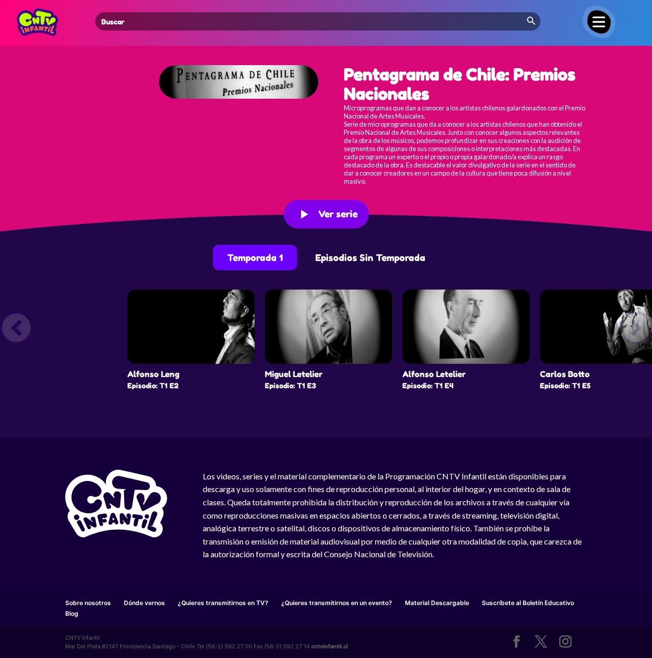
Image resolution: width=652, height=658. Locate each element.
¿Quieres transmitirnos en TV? (223, 603)
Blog (71, 613)
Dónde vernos (144, 603)
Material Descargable (437, 603)
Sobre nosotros (88, 603)
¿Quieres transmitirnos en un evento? (336, 603)
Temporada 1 (255, 257)
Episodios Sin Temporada (370, 257)
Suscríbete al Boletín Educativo (528, 603)
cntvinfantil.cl (329, 646)
